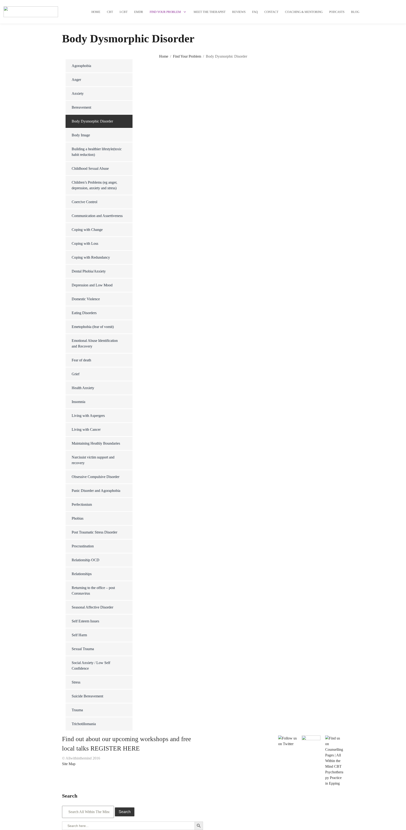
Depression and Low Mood (92, 285)
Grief (75, 374)
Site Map (68, 764)
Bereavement (81, 107)
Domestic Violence (86, 299)
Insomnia (78, 402)
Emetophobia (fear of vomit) (93, 327)
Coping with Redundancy (91, 257)
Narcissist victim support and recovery (93, 460)
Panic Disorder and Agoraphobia (96, 491)
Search (125, 812)
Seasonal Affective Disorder (92, 607)
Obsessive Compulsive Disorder (95, 477)
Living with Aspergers (88, 416)
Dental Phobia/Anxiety (89, 271)
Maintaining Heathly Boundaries (96, 443)
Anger (76, 80)
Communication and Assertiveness (97, 216)
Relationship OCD (85, 560)
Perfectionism (82, 504)
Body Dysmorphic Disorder (92, 121)
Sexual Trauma (83, 649)
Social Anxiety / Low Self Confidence (91, 665)
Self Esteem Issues (85, 621)
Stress (76, 682)
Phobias (77, 518)
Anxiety (78, 93)
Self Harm (79, 635)
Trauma (77, 710)
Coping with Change (87, 230)
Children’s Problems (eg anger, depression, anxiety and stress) (94, 185)
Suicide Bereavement (87, 696)
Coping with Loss (85, 243)
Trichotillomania (84, 724)
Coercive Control (84, 202)
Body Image (81, 135)
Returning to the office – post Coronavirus (93, 590)
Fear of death (81, 360)
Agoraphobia (81, 66)
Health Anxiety (83, 388)
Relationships (82, 574)
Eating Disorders (84, 313)
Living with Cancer (86, 429)
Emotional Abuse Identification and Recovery (95, 343)
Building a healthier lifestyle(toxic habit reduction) (97, 152)
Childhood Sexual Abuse (90, 168)
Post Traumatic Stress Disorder (94, 532)
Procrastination (83, 546)
